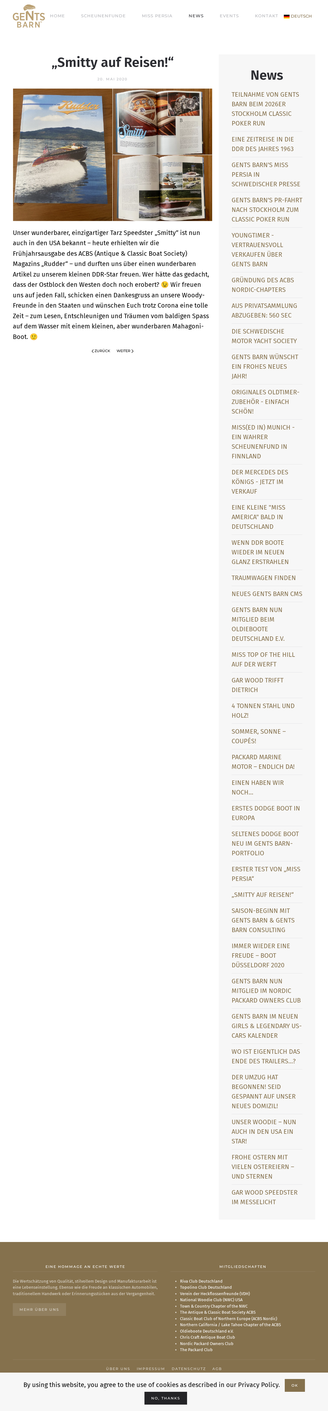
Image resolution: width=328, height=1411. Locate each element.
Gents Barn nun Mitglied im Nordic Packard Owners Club (266, 990)
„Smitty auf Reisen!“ (263, 895)
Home (57, 15)
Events (229, 15)
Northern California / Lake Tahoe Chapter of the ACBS (230, 1324)
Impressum (151, 1369)
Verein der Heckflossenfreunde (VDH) (215, 1293)
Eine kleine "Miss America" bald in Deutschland (258, 517)
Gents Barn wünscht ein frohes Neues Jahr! (265, 366)
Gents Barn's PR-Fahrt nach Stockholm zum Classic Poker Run (267, 209)
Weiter (123, 351)
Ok (294, 1385)
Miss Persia (157, 15)
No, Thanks (165, 1398)
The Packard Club (196, 1349)
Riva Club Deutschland (201, 1281)
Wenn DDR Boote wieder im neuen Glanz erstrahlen (260, 552)
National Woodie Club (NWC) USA (211, 1299)
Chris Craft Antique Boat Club (207, 1337)
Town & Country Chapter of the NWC (214, 1306)
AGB (217, 1369)
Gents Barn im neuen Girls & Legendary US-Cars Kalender (267, 1025)
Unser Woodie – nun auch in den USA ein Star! (264, 1131)
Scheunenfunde (103, 15)
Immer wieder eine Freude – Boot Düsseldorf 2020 (261, 955)
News (196, 15)
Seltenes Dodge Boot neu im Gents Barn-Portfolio (265, 843)
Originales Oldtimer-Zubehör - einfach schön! (265, 401)
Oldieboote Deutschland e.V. (207, 1331)
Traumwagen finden (264, 578)
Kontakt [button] (266, 15)
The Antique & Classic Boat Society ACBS (218, 1312)
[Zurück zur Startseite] (29, 16)
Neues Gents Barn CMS (267, 594)
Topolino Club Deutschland (206, 1287)
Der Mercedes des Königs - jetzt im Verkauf (260, 481)
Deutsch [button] (301, 16)
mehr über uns (39, 1309)
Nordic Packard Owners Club (207, 1343)
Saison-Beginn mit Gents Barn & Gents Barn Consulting (263, 920)
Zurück (102, 351)
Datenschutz (189, 1369)
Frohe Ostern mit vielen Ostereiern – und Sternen (263, 1166)
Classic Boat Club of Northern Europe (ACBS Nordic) (228, 1318)
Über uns (118, 1369)
